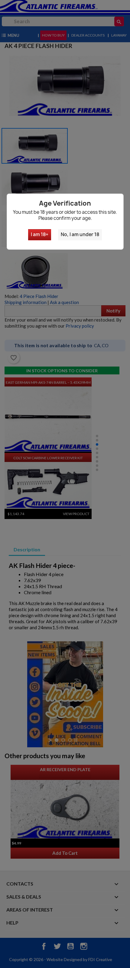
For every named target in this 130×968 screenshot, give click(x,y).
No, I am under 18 (80, 234)
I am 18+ (39, 234)
